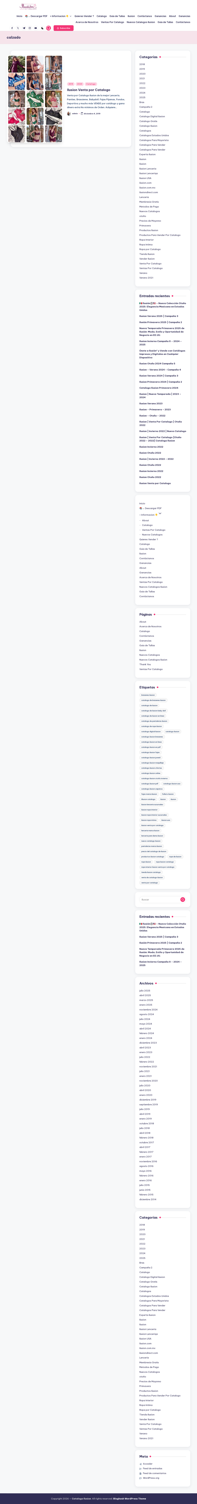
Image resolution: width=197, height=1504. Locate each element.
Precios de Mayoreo (150, 220)
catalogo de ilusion (149, 705)
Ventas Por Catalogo (151, 268)
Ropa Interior (146, 239)
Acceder (148, 1463)
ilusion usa (165, 820)
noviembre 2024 (148, 1009)
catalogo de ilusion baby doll (153, 711)
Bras (141, 102)
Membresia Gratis (149, 201)
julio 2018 (144, 1128)
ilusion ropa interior (149, 810)
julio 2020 (144, 1085)
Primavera (145, 225)
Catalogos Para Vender (152, 144)
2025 (142, 97)
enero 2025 (145, 1004)
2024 (142, 92)
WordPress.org (151, 1477)
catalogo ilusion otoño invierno (154, 778)
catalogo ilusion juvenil (150, 757)
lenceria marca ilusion (150, 830)
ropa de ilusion (175, 857)
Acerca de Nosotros (150, 577)
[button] (64, 28)
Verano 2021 (146, 277)
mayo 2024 (145, 1023)
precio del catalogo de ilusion (153, 851)
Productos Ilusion (148, 230)
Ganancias (145, 563)
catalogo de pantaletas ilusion (154, 721)
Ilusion (142, 159)
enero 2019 (145, 1118)
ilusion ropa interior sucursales (154, 815)
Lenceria (144, 197)
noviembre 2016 (148, 1161)
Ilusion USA (145, 178)
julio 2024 (144, 1019)
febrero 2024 (146, 1033)
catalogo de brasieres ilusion (153, 700)
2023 (142, 87)
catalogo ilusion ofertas (151, 768)
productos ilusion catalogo (152, 857)
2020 (79, 84)
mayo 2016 (145, 1170)
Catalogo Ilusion (148, 125)
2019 (71, 84)
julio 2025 (144, 990)
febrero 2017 (146, 1151)
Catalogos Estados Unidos (154, 135)
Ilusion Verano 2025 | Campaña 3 (158, 316)
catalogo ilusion (172, 731)
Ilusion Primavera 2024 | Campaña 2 (160, 381)
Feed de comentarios (154, 1473)
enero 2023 (145, 1052)
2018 (142, 64)
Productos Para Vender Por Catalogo (160, 235)
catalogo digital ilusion (151, 731)
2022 (142, 83)
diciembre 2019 (147, 1099)
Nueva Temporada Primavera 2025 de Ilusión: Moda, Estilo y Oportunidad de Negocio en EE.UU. (161, 332)
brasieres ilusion (148, 695)
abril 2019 (144, 1114)
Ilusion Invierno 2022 (151, 446)
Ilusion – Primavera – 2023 (155, 409)
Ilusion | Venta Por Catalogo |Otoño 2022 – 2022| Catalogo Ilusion (160, 439)
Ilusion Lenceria (147, 168)
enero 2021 (145, 1076)
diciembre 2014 (147, 1199)
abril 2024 (145, 1028)
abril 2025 (145, 995)
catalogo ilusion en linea (151, 742)
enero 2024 (145, 1038)
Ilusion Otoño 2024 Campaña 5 (157, 363)
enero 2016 (145, 1180)
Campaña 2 (145, 106)
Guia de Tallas (147, 548)
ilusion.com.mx (147, 187)
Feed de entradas (152, 1468)
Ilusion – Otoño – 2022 (152, 415)
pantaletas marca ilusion (151, 846)
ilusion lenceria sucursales (152, 804)
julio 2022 (144, 1057)
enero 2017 (145, 1156)
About (145, 520)
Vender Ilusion (147, 258)
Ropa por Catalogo (150, 249)
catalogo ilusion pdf (149, 784)
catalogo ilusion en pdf (151, 747)
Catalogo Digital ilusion (152, 116)
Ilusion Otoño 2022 (150, 452)
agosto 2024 (146, 1014)
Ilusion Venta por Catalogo (88, 90)
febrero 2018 (146, 1137)
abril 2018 (144, 1133)
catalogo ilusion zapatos (152, 789)
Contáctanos (146, 558)
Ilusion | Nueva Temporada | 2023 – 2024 (160, 396)
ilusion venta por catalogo (152, 825)
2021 (142, 78)
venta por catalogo (149, 883)
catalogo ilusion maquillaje (152, 763)
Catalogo (91, 84)
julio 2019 (144, 1109)
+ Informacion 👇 (148, 514)
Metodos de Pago (149, 206)
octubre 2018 (146, 1123)
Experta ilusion (147, 154)
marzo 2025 (146, 1000)
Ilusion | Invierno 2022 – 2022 (156, 458)
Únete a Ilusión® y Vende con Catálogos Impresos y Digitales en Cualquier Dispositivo (162, 354)
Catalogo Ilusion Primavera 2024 (158, 387)
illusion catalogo (148, 799)
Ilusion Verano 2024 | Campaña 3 (158, 375)
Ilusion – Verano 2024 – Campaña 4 (160, 369)
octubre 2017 (146, 1142)
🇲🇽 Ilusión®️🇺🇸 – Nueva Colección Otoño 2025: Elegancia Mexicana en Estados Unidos (162, 307)
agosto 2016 (146, 1166)
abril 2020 (145, 1090)
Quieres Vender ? (148, 539)
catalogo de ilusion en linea (152, 716)
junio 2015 (144, 1189)
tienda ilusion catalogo (151, 872)
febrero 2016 (146, 1175)
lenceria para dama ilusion (152, 836)
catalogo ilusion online (150, 773)
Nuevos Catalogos (149, 211)
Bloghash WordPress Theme (129, 1498)
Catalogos (145, 130)
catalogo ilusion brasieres (152, 737)
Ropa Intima (146, 244)
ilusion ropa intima (148, 820)
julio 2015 (144, 1185)
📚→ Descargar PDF (150, 508)
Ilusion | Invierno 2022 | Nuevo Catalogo (162, 431)
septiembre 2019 (148, 1104)
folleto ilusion (168, 794)
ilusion (163, 799)
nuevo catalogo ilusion (150, 841)
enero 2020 (145, 1095)
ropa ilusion (146, 862)
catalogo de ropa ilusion (151, 726)
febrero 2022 (146, 1061)
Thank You (145, 664)
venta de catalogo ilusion (152, 877)
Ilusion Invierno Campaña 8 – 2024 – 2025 (160, 343)
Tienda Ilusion (147, 254)
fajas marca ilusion (149, 794)
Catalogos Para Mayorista (154, 140)
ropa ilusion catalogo (165, 862)
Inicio (142, 503)
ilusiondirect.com (148, 192)
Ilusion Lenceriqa (148, 173)
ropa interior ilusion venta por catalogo (157, 867)
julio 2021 (144, 1071)
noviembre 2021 (148, 1066)
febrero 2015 (146, 1194)
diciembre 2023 (148, 1042)
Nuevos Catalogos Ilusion (153, 586)
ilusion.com (145, 182)
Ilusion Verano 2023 (151, 403)
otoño (142, 216)
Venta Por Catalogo (150, 263)
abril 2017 (144, 1147)
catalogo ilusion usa (171, 784)
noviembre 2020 (148, 1080)
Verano (143, 273)
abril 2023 (145, 1047)
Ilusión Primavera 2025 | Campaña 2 (160, 322)
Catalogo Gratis (148, 121)
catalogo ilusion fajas (150, 752)
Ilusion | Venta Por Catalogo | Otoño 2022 (160, 423)
